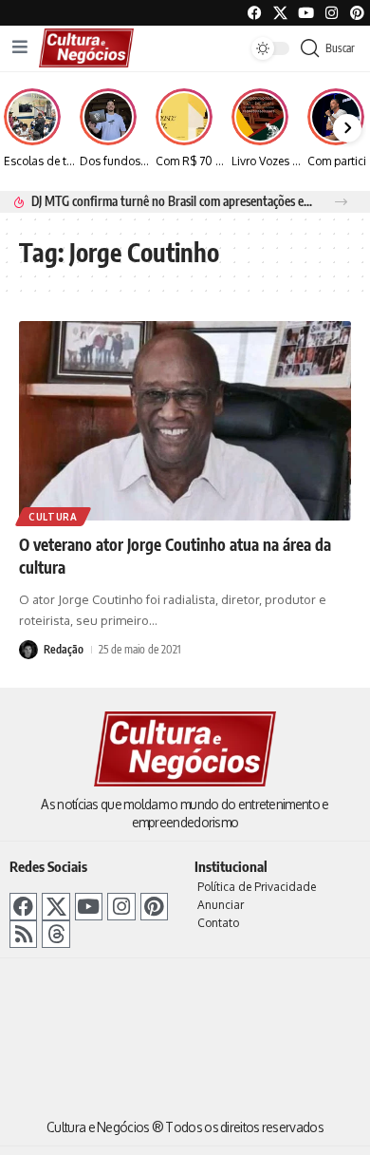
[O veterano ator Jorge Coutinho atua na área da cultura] (185, 421)
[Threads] (55, 934)
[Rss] (23, 934)
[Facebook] (255, 13)
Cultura (53, 516)
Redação (63, 649)
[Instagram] (121, 906)
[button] (341, 202)
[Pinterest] (357, 13)
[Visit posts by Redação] (28, 649)
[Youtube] (306, 13)
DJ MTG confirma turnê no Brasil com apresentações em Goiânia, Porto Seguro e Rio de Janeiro (172, 201)
